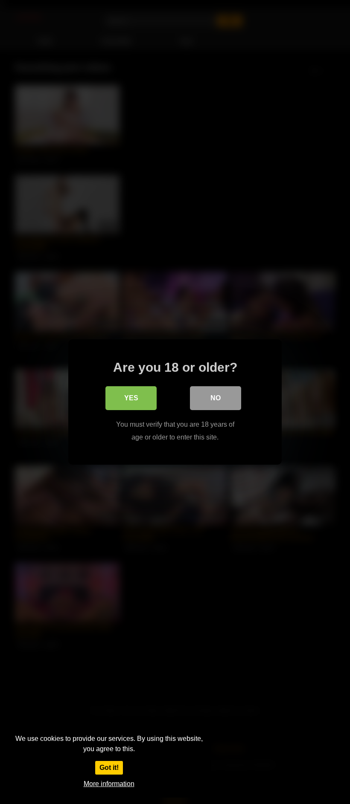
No (215, 398)
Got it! (109, 767)
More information (109, 783)
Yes (131, 398)
